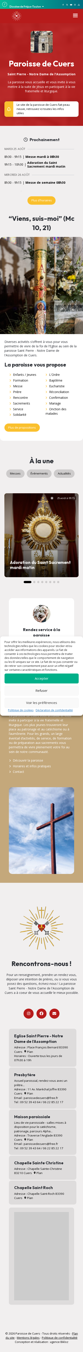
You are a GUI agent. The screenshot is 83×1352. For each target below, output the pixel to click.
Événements (39, 473)
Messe (18, 386)
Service (18, 409)
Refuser (41, 690)
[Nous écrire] (54, 1014)
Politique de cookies (20, 710)
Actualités (64, 473)
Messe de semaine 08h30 (45, 183)
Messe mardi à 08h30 (42, 157)
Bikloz (64, 1342)
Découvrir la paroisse (28, 760)
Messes (15, 473)
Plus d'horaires (41, 200)
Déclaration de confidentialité (54, 710)
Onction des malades (56, 411)
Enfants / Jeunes (24, 375)
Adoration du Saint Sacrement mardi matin (46, 164)
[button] (72, 107)
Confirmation (58, 397)
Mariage (55, 403)
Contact (18, 772)
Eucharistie (57, 386)
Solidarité (19, 414)
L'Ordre (54, 375)
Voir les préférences (41, 702)
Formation (20, 380)
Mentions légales (28, 1338)
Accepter (41, 678)
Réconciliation (59, 392)
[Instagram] (29, 1014)
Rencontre (20, 397)
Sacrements (21, 403)
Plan (29, 1052)
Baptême (55, 380)
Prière (17, 392)
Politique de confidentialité (59, 1338)
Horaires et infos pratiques (32, 766)
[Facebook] (41, 1014)
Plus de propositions (22, 427)
